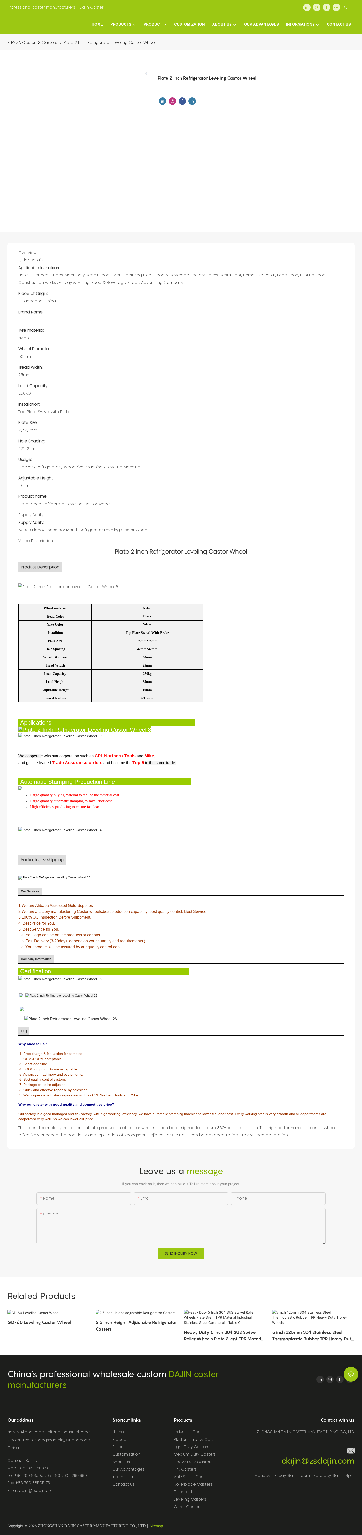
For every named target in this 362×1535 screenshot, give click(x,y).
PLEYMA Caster (21, 42)
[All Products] (22, 1009)
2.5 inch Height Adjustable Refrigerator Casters (136, 1326)
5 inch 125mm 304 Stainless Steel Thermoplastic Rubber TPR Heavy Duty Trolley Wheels (313, 1336)
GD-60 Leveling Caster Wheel (39, 1322)
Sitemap (156, 1526)
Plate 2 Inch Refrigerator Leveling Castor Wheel (110, 42)
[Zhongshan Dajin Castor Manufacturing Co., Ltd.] (21, 995)
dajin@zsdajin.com (318, 1461)
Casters (49, 42)
